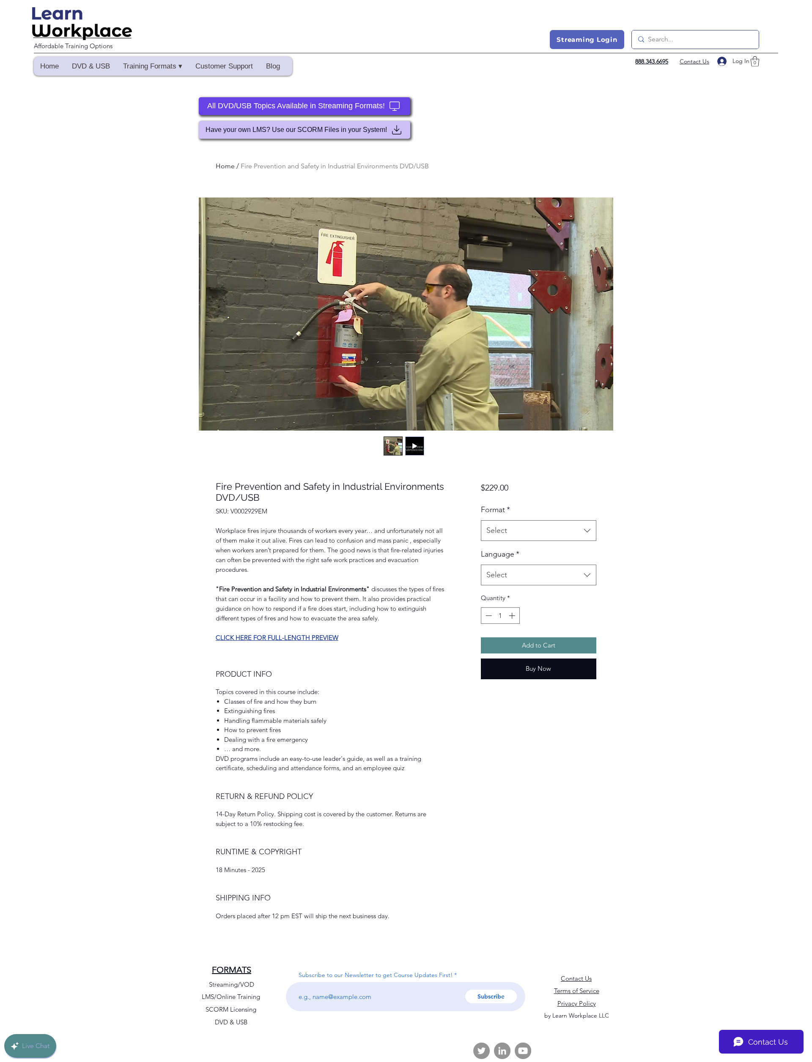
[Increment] (512, 615)
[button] (152, 66)
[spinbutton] (500, 615)
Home (225, 166)
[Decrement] (488, 615)
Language (500, 554)
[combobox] (538, 530)
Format (495, 509)
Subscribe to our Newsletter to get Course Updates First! (376, 975)
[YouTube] (523, 1051)
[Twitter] (481, 1051)
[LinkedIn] (502, 1051)
